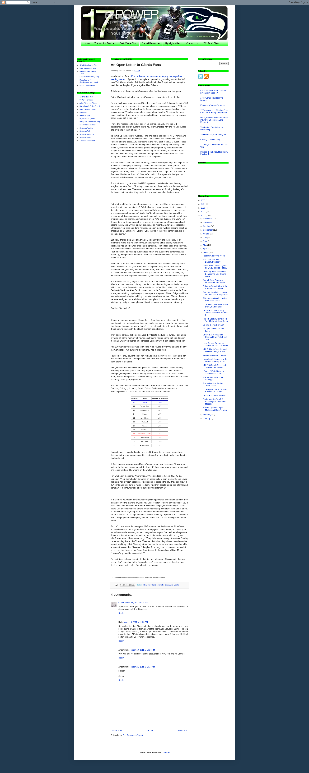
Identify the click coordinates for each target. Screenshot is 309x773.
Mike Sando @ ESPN (88, 68)
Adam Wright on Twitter (89, 103)
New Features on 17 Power (215, 355)
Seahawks (169, 585)
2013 (203, 208)
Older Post (182, 730)
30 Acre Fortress (86, 100)
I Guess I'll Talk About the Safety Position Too (213, 372)
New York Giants (150, 585)
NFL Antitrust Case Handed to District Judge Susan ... (215, 350)
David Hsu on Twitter (88, 109)
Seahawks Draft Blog (88, 134)
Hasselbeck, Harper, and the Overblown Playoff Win (215, 360)
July (205, 237)
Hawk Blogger (85, 115)
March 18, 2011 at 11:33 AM (136, 622)
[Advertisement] (156, 52)
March (206, 252)
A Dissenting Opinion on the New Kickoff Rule (215, 299)
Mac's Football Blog (87, 85)
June (205, 241)
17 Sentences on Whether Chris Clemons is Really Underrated (214, 111)
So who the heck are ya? (213, 325)
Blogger (166, 752)
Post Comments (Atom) (133, 735)
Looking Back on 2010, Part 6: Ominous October (215, 390)
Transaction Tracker (104, 43)
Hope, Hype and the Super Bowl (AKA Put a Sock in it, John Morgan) (214, 120)
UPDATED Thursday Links (214, 395)
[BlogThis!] (124, 585)
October (207, 226)
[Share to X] (127, 585)
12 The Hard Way (86, 97)
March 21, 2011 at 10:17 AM (143, 667)
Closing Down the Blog (210, 139)
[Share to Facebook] (130, 585)
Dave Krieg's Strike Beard (90, 106)
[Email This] (121, 585)
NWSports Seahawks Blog (90, 122)
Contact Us (192, 43)
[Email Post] (116, 585)
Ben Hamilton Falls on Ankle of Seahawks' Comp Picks (215, 293)
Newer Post (117, 730)
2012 (203, 211)
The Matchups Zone (87, 140)
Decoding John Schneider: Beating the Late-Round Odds (214, 274)
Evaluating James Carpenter (212, 105)
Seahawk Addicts (86, 128)
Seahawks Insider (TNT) (89, 77)
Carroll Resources (151, 43)
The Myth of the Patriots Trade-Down (213, 384)
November (208, 222)
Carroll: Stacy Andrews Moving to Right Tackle (214, 281)
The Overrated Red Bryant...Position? (211, 260)
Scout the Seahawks (88, 125)
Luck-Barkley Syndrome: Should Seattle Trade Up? (215, 344)
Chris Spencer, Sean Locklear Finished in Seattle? (213, 92)
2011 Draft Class (210, 43)
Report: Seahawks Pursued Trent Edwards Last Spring (215, 320)
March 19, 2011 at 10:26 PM (143, 650)
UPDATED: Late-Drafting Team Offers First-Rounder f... (215, 312)
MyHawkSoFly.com (87, 119)
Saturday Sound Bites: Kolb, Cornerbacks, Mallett (215, 287)
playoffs (161, 585)
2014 (203, 204)
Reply (121, 613)
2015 (203, 200)
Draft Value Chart (128, 43)
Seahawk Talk (85, 131)
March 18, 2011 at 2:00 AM (136, 602)
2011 (203, 215)
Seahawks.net (85, 137)
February (207, 415)
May (205, 245)
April (205, 249)
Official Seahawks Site (88, 65)
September (208, 230)
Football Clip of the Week (214, 256)
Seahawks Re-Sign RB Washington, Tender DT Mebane (214, 401)
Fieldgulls (83, 112)
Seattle (176, 585)
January (207, 418)
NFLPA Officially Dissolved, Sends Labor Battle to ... (214, 366)
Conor (121, 602)
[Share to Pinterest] (133, 585)
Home (87, 43)
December (208, 219)
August (206, 234)
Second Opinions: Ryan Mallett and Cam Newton (215, 409)
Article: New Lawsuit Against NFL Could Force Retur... (215, 267)
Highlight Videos (173, 43)
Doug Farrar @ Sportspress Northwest (89, 81)
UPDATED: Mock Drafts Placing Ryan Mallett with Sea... (215, 337)
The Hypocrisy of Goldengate (213, 134)
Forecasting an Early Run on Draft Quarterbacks (215, 305)
